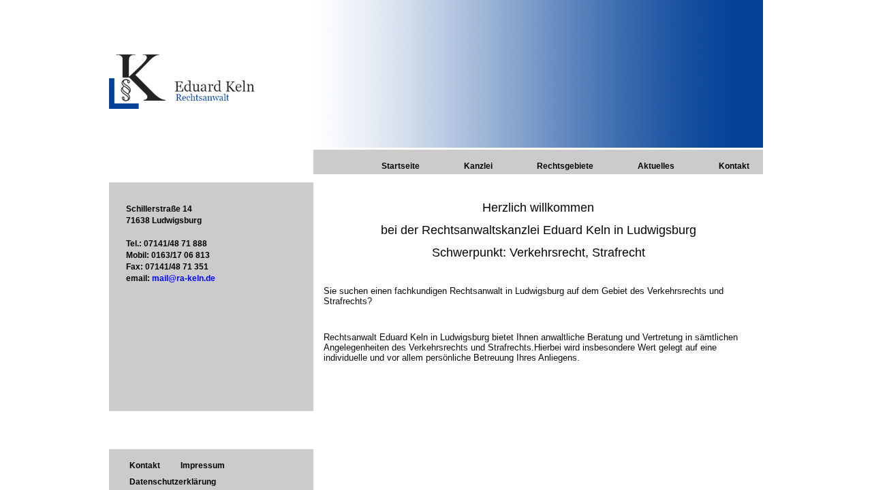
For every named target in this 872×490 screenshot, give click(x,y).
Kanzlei (478, 166)
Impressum (203, 465)
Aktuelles (656, 166)
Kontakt (734, 166)
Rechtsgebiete (565, 166)
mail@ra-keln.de (183, 278)
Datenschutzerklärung (172, 482)
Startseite (401, 166)
